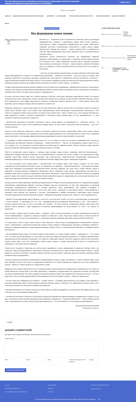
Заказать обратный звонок (100, 385)
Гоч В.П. (9, 322)
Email (28, 360)
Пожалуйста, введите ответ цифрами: (77, 360)
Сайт (49, 359)
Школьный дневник (51, 28)
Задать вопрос (96, 389)
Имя (6, 360)
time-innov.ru (95, 308)
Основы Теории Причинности (127, 33)
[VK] (116, 2)
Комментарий (9, 338)
